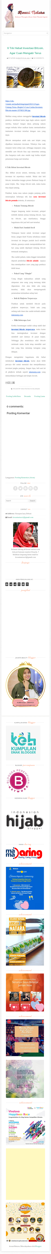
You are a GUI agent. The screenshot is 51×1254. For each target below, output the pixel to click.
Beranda (27, 396)
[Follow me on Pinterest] (25, 488)
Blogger (38, 1246)
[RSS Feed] (35, 488)
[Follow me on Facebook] (15, 488)
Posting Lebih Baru (13, 396)
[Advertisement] (25, 1174)
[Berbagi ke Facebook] (13, 382)
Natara (13, 58)
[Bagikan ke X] (11, 382)
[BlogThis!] (9, 382)
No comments (38, 58)
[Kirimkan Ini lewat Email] (6, 382)
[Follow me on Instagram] (30, 488)
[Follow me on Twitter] (20, 488)
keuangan (36, 389)
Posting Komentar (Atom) (25, 477)
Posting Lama (39, 396)
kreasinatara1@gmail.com (23, 517)
